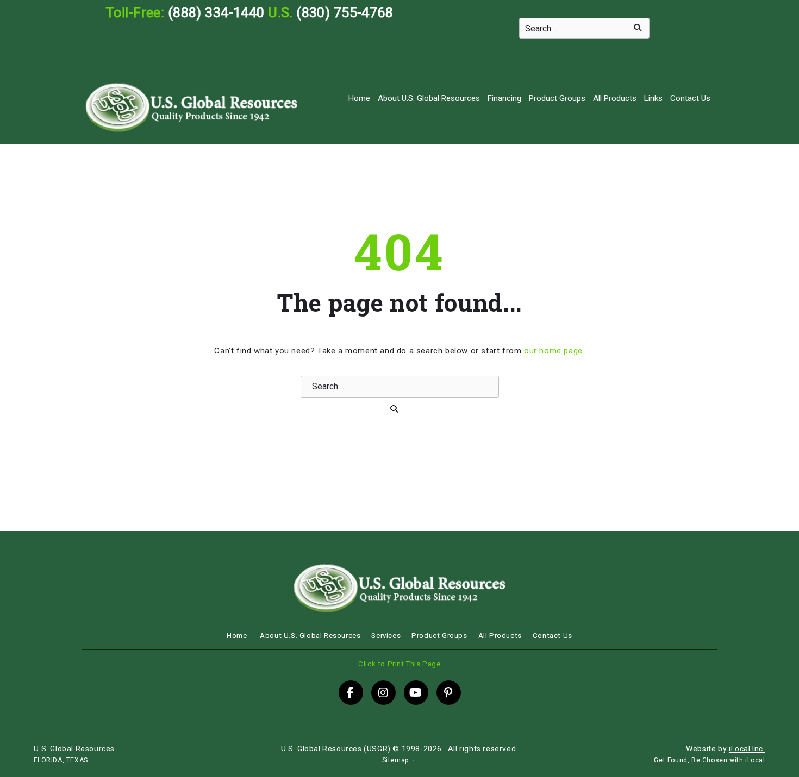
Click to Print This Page (399, 664)
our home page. (554, 351)
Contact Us (690, 98)
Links (653, 98)
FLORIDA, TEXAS (61, 760)
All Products (614, 98)
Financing (504, 98)
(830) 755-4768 (344, 12)
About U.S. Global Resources (429, 98)
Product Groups (557, 98)
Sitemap (395, 760)
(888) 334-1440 (216, 12)
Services (386, 635)
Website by (725, 748)
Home (359, 98)
